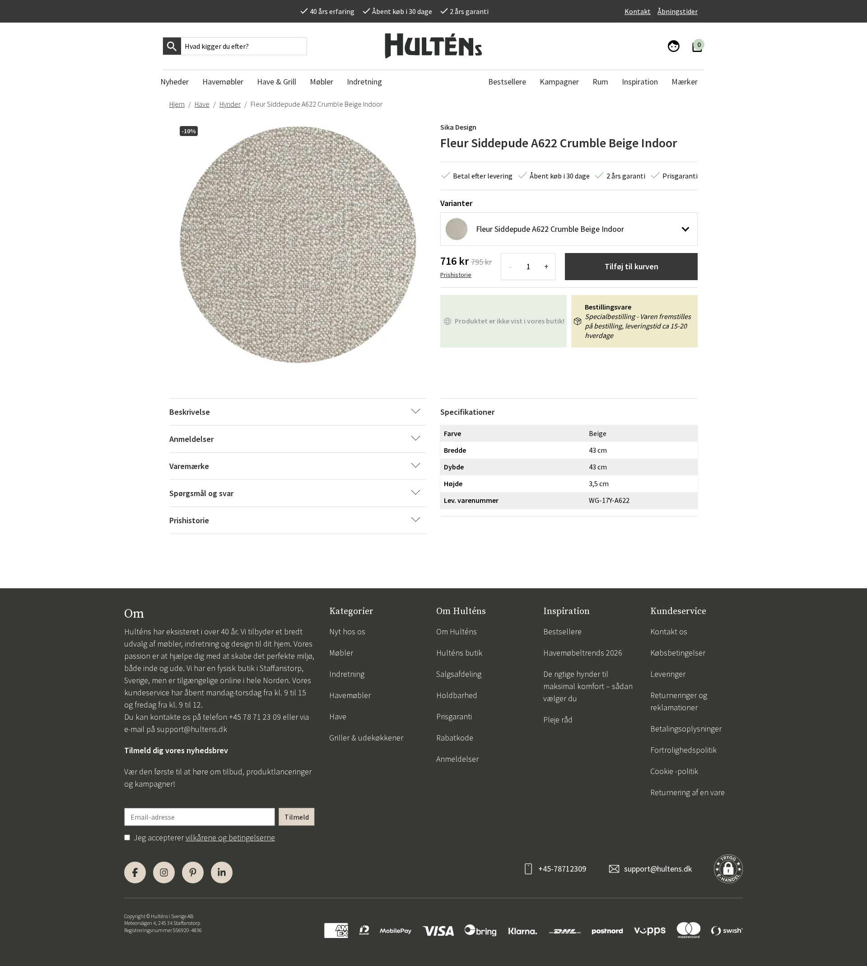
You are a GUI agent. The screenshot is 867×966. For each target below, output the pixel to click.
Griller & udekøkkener (366, 737)
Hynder (230, 103)
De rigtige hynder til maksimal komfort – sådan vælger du (588, 686)
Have (202, 103)
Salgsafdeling (458, 674)
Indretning (346, 674)
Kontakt (638, 11)
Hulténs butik (459, 652)
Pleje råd (558, 719)
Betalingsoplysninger (686, 728)
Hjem (177, 103)
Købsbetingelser (677, 652)
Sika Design (458, 126)
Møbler (341, 652)
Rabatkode (454, 737)
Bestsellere (562, 631)
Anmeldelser (457, 759)
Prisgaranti (454, 716)
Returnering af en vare (687, 792)
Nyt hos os (347, 631)
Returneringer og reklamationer (678, 701)
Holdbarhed (456, 695)
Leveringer (667, 674)
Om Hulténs (456, 631)
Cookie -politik (674, 771)
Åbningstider (677, 11)
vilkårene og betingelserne (230, 837)
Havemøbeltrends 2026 (582, 652)
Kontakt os (668, 631)
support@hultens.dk (192, 729)
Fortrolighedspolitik (683, 750)
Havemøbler (350, 695)
